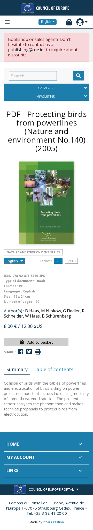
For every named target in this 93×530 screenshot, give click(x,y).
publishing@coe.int (26, 50)
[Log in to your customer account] (80, 22)
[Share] (20, 351)
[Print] (38, 352)
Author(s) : (14, 310)
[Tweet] (29, 351)
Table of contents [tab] (53, 369)
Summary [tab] (17, 369)
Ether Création (53, 522)
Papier (71, 261)
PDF (58, 261)
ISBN (7, 276)
